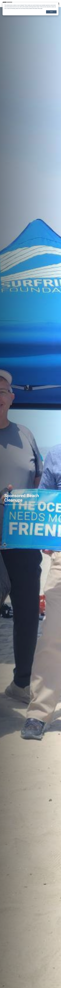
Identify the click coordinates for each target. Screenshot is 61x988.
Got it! (51, 11)
